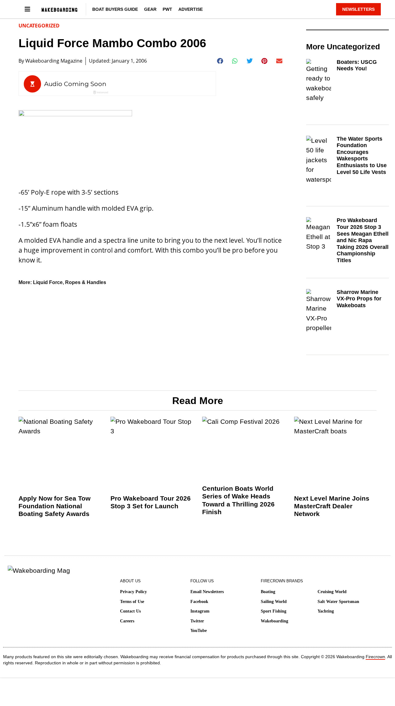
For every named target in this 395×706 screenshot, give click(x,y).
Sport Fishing (273, 611)
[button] (220, 61)
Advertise (190, 9)
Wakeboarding (274, 621)
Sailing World (274, 601)
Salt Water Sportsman (338, 601)
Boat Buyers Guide (115, 9)
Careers (127, 621)
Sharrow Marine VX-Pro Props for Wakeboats (359, 298)
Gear (150, 9)
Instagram (200, 611)
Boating (268, 591)
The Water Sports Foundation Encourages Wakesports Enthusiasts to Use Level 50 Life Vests (362, 155)
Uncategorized (39, 25)
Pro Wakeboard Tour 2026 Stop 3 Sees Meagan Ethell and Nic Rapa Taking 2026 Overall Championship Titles (363, 240)
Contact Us (130, 611)
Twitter (197, 621)
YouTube (198, 630)
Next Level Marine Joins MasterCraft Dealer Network (331, 506)
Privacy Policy (133, 591)
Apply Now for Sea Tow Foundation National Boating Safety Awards (54, 506)
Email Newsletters (207, 591)
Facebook (199, 601)
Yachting (326, 611)
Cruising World (332, 591)
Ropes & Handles (85, 282)
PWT (167, 9)
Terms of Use (132, 601)
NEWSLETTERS (358, 9)
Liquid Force (48, 282)
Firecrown (375, 656)
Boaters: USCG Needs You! (357, 65)
